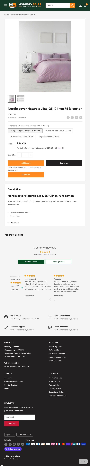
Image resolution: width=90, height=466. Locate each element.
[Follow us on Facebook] (5, 444)
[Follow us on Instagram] (14, 444)
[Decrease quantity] (19, 155)
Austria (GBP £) (23, 434)
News (6, 388)
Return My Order (55, 347)
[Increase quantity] (30, 155)
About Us (8, 378)
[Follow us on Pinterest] (18, 444)
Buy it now (64, 163)
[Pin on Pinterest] (72, 117)
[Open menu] (5, 5)
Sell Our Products (11, 385)
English (8, 434)
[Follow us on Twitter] (10, 444)
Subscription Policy (56, 392)
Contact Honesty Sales (13, 381)
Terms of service (55, 378)
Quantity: (11, 155)
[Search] (72, 5)
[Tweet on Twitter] (76, 117)
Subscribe (26, 175)
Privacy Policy (54, 381)
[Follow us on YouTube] (22, 444)
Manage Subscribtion (57, 357)
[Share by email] (80, 117)
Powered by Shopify (11, 459)
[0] (85, 5)
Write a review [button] (31, 262)
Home (6, 15)
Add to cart (26, 163)
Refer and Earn (54, 350)
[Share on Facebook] (68, 117)
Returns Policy (54, 385)
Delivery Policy (55, 388)
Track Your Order (55, 361)
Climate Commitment (57, 396)
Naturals (12, 114)
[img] (15, 282)
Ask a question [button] (59, 262)
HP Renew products (57, 354)
